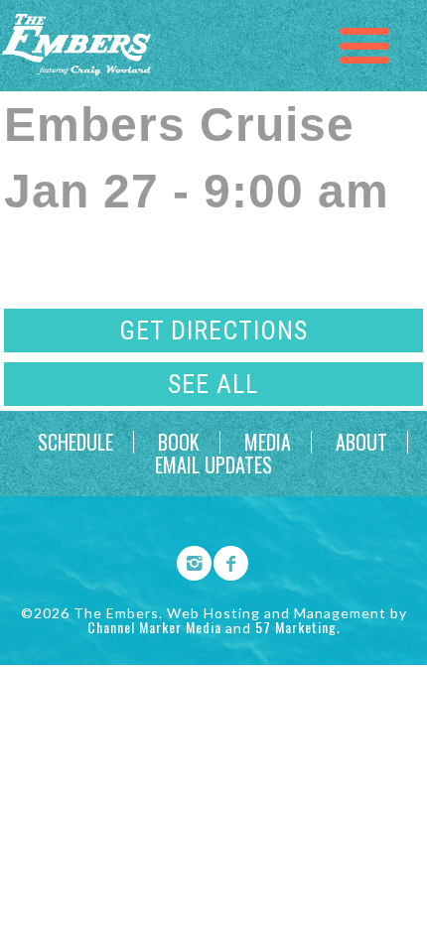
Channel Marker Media (154, 626)
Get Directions (213, 330)
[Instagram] (188, 560)
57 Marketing (296, 626)
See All (213, 384)
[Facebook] (224, 560)
